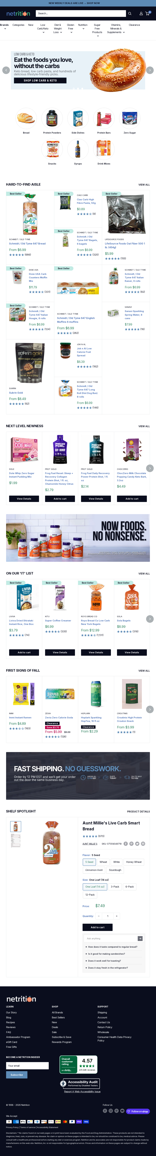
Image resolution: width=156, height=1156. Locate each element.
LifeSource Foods (114, 239)
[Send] (140, 938)
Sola (119, 616)
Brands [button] (4, 24)
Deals (55, 1027)
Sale (54, 1032)
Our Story (11, 1012)
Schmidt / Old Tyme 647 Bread (27, 243)
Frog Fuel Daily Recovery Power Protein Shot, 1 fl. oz (95, 477)
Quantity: (88, 916)
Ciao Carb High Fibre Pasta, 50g (86, 201)
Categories (18, 24)
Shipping (102, 1012)
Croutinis (122, 713)
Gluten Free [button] (70, 26)
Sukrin (12, 388)
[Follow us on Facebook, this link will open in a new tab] (105, 1111)
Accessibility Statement (47, 1127)
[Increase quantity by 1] (116, 916)
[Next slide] (150, 70)
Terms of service (27, 1127)
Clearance (134, 24)
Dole (11, 469)
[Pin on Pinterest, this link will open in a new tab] (131, 843)
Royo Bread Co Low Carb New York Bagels (95, 622)
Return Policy (105, 1027)
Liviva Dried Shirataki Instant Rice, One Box (21, 622)
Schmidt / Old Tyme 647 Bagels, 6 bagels (87, 240)
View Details (24, 498)
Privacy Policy (12, 1127)
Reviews (11, 1027)
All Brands (57, 1012)
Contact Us (104, 1022)
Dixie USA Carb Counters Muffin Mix (38, 278)
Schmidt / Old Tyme (19, 239)
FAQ (8, 1032)
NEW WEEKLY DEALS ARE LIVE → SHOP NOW (74, 3)
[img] (15, 826)
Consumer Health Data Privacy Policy (114, 1039)
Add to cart (60, 498)
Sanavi (128, 307)
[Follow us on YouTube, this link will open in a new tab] (122, 1111)
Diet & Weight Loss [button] (57, 28)
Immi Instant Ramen (20, 717)
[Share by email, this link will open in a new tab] (143, 843)
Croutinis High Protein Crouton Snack (129, 719)
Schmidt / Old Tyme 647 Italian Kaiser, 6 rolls (134, 278)
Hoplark (85, 713)
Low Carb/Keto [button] (42, 26)
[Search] (130, 13)
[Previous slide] (6, 70)
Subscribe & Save (61, 1037)
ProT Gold (51, 469)
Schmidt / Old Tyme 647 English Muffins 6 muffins (76, 320)
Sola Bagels (124, 620)
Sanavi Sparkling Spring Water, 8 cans (134, 315)
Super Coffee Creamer (58, 620)
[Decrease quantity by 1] (99, 916)
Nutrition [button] (82, 24)
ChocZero (122, 469)
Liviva (12, 616)
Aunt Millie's (90, 843)
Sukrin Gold (16, 392)
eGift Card (11, 1042)
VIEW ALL (144, 184)
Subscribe (17, 1074)
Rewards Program (62, 1042)
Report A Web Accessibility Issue (82, 1091)
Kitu (47, 616)
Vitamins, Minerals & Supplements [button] (114, 28)
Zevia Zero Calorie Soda (59, 717)
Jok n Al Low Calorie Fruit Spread (84, 352)
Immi (11, 713)
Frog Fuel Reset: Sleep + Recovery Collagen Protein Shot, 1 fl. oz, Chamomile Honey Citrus (59, 478)
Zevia (48, 713)
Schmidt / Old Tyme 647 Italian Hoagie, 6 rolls (38, 315)
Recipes (10, 1022)
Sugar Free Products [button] (97, 28)
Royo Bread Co (89, 616)
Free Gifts (11, 1046)
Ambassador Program (18, 1037)
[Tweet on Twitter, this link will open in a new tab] (137, 843)
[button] (141, 13)
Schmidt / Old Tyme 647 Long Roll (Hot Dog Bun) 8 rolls (87, 391)
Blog (8, 1017)
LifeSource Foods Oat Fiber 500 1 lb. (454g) (125, 245)
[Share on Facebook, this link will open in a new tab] (126, 843)
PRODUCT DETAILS (139, 811)
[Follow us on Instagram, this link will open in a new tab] (111, 1111)
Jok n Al (81, 344)
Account (102, 1017)
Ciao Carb (82, 195)
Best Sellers (58, 1017)
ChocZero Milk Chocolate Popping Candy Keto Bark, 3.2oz (132, 477)
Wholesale (103, 1032)
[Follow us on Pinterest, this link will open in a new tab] (116, 1111)
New (30, 24)
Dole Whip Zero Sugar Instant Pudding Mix (21, 475)
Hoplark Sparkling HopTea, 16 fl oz (91, 719)
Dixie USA (33, 270)
